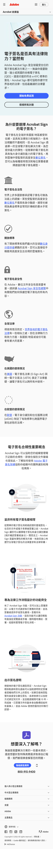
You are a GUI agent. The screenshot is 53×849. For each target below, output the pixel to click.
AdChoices (11, 844)
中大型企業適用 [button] (11, 792)
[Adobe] (14, 4)
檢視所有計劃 (26, 104)
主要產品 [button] (8, 817)
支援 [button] (6, 804)
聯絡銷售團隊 (22, 765)
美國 (9, 374)
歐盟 (9, 415)
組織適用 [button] (8, 798)
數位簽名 (40, 157)
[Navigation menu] (4, 4)
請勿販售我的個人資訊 (36, 840)
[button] (36, 4)
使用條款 (8, 840)
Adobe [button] (8, 811)
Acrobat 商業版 (11, 11)
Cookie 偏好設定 (19, 840)
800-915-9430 (26, 771)
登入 (44, 4)
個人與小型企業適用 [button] (13, 786)
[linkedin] (20, 831)
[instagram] (10, 831)
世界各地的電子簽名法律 (26, 331)
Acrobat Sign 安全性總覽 (32, 288)
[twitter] (15, 831)
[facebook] (6, 831)
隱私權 (36, 836)
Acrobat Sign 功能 (13, 615)
